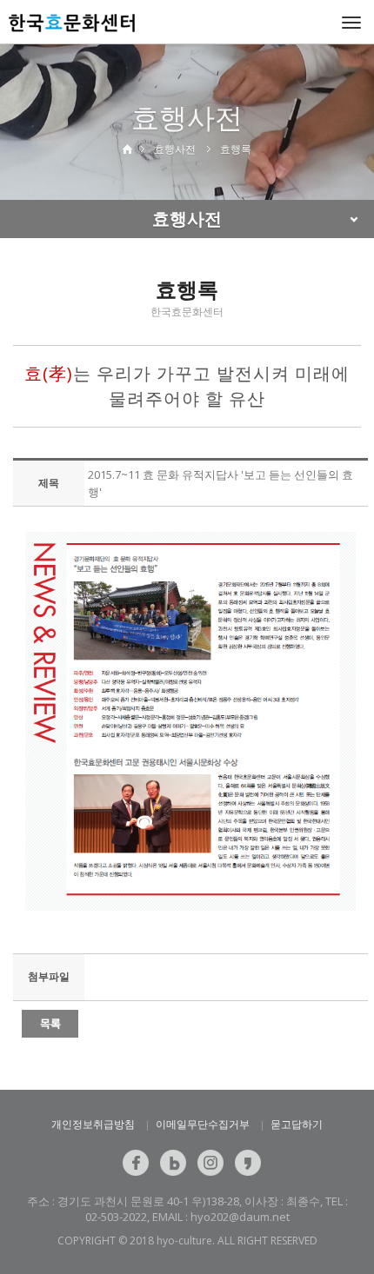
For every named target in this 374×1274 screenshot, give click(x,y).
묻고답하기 (296, 1124)
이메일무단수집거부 (203, 1124)
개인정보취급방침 (93, 1124)
